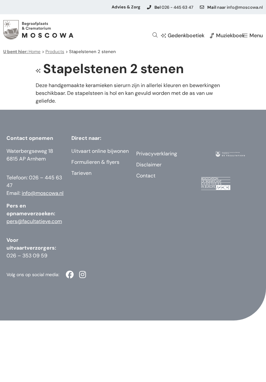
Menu (256, 35)
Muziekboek (230, 35)
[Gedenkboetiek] (163, 35)
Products (54, 51)
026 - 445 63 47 (173, 7)
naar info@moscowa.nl (235, 7)
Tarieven (81, 173)
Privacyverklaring (156, 153)
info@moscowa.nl (43, 193)
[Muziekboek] (211, 35)
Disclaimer (149, 164)
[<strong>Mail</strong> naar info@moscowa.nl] (202, 7)
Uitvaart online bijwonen (100, 151)
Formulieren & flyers (95, 162)
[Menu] (245, 35)
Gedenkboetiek (186, 35)
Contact (145, 175)
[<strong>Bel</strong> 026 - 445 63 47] (149, 7)
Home (22, 51)
